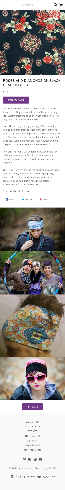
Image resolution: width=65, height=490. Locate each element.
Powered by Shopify (45, 468)
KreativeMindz (26, 468)
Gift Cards (32, 435)
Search (32, 440)
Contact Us (32, 426)
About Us (32, 421)
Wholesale (32, 445)
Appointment (32, 450)
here (27, 191)
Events (32, 431)
